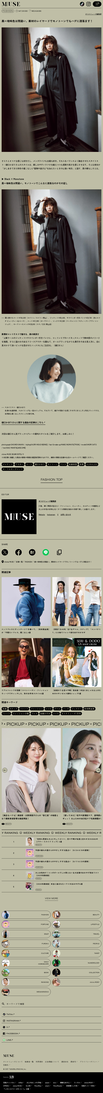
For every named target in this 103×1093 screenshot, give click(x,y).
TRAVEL (38, 878)
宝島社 (6, 1065)
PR (3, 824)
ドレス (35, 713)
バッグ (66, 709)
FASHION (8, 11)
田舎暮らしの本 (71, 1086)
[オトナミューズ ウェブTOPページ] (52, 1055)
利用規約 (39, 1061)
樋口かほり (40, 464)
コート (29, 464)
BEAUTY (8, 824)
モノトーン (53, 464)
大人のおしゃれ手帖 (34, 1082)
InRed (21, 1082)
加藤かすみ (45, 713)
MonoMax (37, 1086)
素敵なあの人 (65, 1082)
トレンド (24, 709)
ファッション (37, 709)
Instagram (51, 514)
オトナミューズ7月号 (71, 713)
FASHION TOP (51, 479)
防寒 (82, 464)
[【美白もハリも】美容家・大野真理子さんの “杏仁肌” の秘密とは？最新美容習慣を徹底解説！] (31, 770)
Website (42, 514)
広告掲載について (52, 1061)
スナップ (13, 709)
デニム (57, 709)
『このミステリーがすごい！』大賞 (16, 1089)
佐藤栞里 (73, 464)
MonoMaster (57, 1086)
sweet (47, 1082)
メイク (56, 713)
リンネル (77, 1082)
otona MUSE (17, 1086)
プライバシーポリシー (89, 1061)
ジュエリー (77, 709)
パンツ (63, 464)
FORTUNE (39, 856)
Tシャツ (6, 713)
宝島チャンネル (8, 1082)
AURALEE (91, 464)
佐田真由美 (89, 709)
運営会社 (65, 1061)
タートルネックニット (13, 469)
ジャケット (8, 464)
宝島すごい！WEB (87, 1086)
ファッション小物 (21, 713)
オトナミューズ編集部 (93, 14)
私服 (5, 709)
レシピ (49, 709)
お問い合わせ (65, 514)
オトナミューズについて (13, 1061)
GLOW (28, 1086)
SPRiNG (6, 1086)
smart (47, 1086)
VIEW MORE (51, 898)
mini (54, 1082)
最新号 (73, 1061)
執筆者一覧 (29, 1061)
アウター (19, 464)
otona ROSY (88, 1082)
